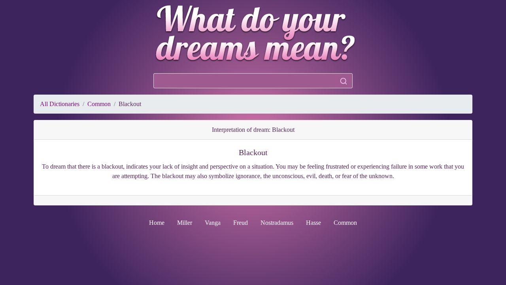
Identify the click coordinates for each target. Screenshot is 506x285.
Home (156, 222)
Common (99, 104)
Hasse (313, 222)
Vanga (213, 222)
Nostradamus (277, 222)
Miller (184, 222)
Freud (240, 222)
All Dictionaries (59, 104)
